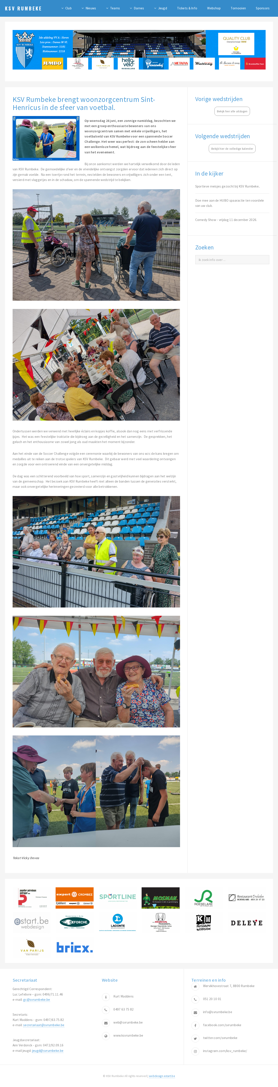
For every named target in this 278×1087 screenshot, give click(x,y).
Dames (139, 8)
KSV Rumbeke (23, 8)
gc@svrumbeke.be (36, 999)
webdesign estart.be (162, 1076)
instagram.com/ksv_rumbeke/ (225, 1051)
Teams (115, 8)
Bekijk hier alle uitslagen (232, 111)
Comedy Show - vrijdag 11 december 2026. (226, 220)
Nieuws (91, 8)
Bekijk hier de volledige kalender (232, 149)
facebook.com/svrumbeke (222, 1025)
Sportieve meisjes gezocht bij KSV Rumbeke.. (227, 186)
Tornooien (238, 8)
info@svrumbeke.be (217, 1012)
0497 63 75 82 (123, 1009)
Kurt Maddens (123, 996)
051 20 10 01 (212, 999)
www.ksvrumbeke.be (128, 1035)
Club (68, 8)
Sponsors (263, 8)
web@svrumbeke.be (128, 1022)
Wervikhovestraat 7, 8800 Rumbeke (229, 986)
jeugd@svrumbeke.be (48, 1051)
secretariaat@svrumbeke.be (44, 1025)
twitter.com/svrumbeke (220, 1038)
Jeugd (162, 8)
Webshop (214, 8)
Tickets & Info (187, 8)
